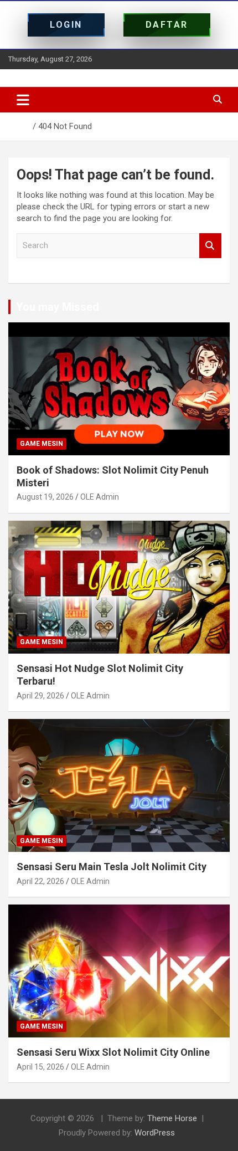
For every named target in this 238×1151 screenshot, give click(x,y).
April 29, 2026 (40, 695)
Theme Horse (172, 1118)
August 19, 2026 (45, 496)
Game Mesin (41, 444)
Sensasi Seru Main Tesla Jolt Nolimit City (111, 866)
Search (210, 245)
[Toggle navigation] (23, 99)
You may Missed (57, 307)
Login (66, 24)
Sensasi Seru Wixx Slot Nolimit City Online (113, 1052)
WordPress (154, 1133)
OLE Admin (99, 496)
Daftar (167, 24)
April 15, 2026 (40, 1066)
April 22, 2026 (40, 881)
